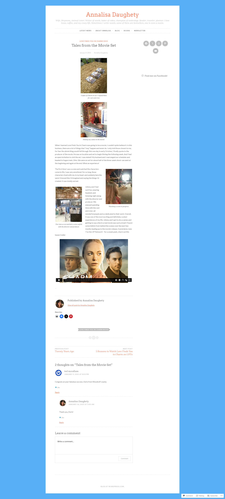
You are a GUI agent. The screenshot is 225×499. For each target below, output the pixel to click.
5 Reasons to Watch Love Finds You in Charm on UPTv (114, 352)
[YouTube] (155, 51)
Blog (117, 31)
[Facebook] (146, 43)
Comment (124, 458)
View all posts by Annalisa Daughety (81, 305)
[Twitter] (152, 43)
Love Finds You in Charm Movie (94, 330)
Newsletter (139, 31)
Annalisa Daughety (112, 14)
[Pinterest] (165, 43)
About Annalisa (103, 31)
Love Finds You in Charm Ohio (94, 41)
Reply (57, 392)
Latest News (85, 31)
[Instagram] (159, 43)
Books (127, 31)
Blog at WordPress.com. (112, 486)
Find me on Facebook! (156, 76)
